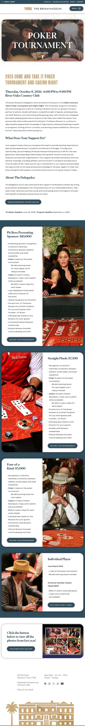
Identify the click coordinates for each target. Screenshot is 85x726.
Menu (74, 8)
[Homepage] (42, 8)
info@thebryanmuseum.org (27, 682)
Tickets (47, 2)
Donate (80, 2)
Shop (72, 2)
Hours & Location (61, 2)
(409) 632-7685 (23, 685)
